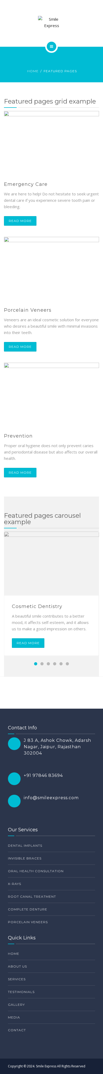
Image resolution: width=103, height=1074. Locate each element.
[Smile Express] (52, 22)
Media (14, 1017)
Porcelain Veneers (28, 310)
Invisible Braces (24, 858)
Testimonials (21, 992)
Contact (17, 1030)
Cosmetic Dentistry (37, 606)
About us (17, 966)
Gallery (16, 1005)
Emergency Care (26, 184)
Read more (20, 221)
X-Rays (14, 884)
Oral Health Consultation (36, 871)
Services (17, 979)
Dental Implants (25, 846)
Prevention (18, 436)
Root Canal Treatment (32, 896)
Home (33, 71)
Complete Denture (27, 909)
